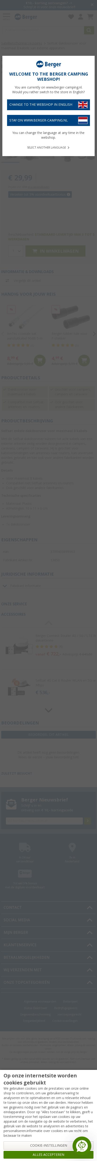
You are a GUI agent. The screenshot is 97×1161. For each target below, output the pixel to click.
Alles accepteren (48, 1155)
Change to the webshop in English (40, 104)
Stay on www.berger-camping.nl (38, 120)
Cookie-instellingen (48, 1145)
